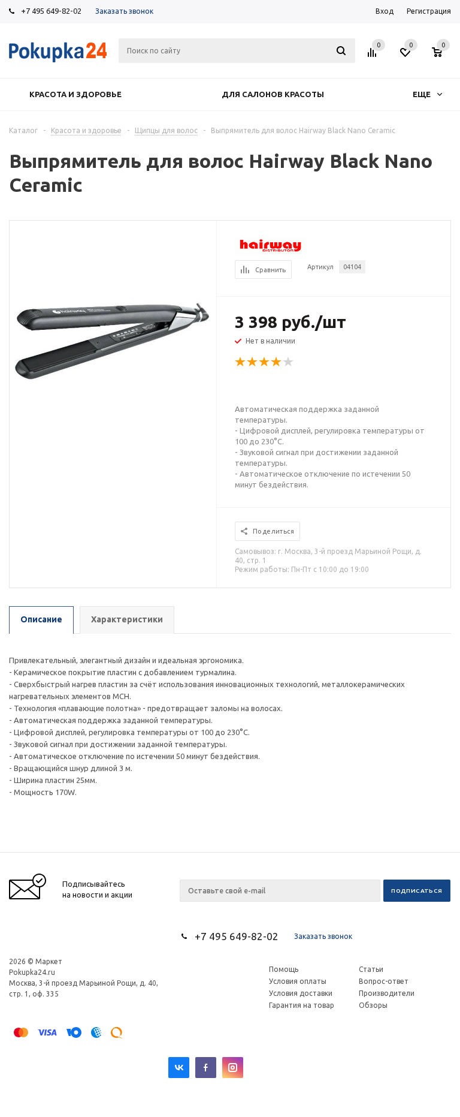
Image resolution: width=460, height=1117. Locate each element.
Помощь (283, 969)
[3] (265, 362)
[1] (241, 362)
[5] (289, 362)
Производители (386, 993)
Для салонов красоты (273, 94)
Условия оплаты (297, 981)
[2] (253, 362)
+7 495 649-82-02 (51, 11)
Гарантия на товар (301, 1005)
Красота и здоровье (75, 94)
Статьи (371, 969)
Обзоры (373, 1005)
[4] (277, 362)
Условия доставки (300, 993)
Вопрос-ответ (383, 981)
